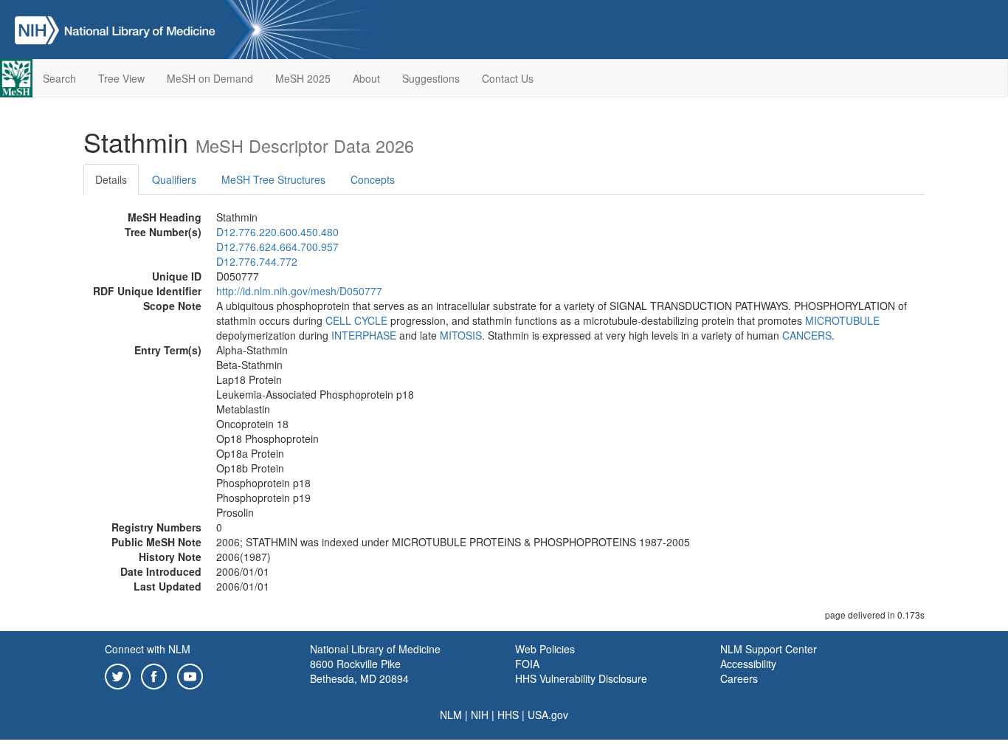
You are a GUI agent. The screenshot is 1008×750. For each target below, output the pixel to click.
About (366, 78)
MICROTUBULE (842, 320)
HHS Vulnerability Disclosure (581, 678)
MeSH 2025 (303, 78)
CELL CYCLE (356, 320)
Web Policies (545, 648)
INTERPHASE (363, 335)
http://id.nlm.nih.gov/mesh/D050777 (299, 290)
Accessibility (748, 663)
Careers (739, 678)
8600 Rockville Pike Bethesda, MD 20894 (359, 671)
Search (59, 78)
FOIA (527, 663)
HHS (508, 714)
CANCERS (807, 335)
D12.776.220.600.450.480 (277, 231)
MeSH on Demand (210, 78)
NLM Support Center (768, 648)
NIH (480, 714)
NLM (451, 714)
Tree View (121, 78)
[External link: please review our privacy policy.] (118, 674)
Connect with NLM (147, 648)
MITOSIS (461, 335)
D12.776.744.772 (256, 261)
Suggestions (431, 78)
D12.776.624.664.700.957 (277, 246)
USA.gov (548, 714)
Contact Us (508, 78)
